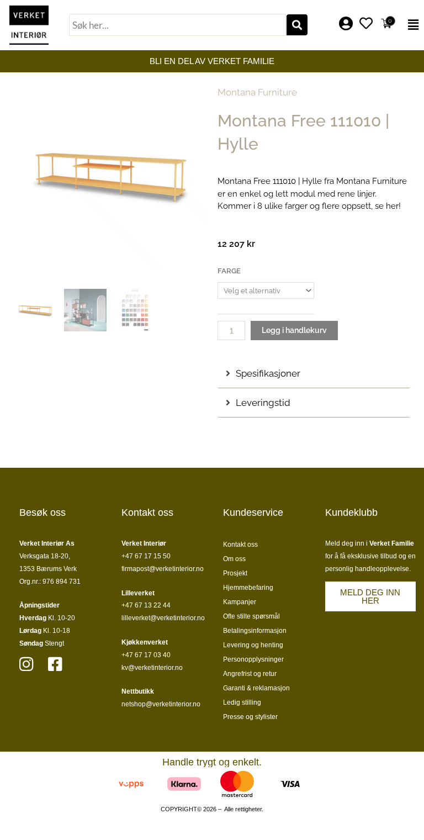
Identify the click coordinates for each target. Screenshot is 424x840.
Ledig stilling (242, 702)
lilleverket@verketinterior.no (163, 618)
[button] (411, 25)
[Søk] (297, 25)
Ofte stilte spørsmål (251, 616)
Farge (229, 271)
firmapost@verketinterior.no (162, 569)
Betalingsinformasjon (255, 631)
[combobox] (177, 25)
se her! (388, 206)
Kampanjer (239, 602)
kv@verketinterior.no (152, 668)
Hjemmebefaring (248, 587)
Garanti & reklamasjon (256, 688)
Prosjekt (235, 573)
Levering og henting (253, 645)
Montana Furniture (257, 92)
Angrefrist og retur (250, 674)
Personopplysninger (253, 659)
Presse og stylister (250, 717)
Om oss (234, 559)
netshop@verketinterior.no (160, 704)
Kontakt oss (240, 544)
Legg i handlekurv (294, 330)
